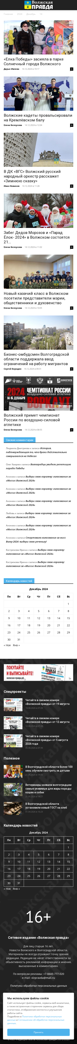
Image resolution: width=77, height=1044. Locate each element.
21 (58, 625)
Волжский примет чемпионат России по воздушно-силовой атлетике (32, 420)
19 (38, 625)
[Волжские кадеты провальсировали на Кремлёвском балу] (38, 93)
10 (18, 618)
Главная (8, 14)
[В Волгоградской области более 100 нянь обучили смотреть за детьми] (13, 771)
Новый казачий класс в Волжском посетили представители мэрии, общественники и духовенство (36, 298)
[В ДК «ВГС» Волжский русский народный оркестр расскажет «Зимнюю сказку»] (38, 150)
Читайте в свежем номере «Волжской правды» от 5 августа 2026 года (46, 740)
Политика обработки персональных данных (38, 985)
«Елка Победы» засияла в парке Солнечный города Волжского (34, 61)
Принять (38, 1032)
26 (38, 632)
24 (18, 632)
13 (48, 618)
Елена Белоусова (13, 125)
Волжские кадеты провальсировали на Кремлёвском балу (38, 117)
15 (68, 618)
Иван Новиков (11, 186)
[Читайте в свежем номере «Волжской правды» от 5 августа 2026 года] (13, 740)
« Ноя (7, 645)
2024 (19, 14)
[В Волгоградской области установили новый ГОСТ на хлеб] (13, 808)
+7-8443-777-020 (53, 974)
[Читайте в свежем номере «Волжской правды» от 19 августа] (13, 704)
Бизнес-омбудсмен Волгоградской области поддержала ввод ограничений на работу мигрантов (36, 359)
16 (8, 625)
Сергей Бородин (12, 368)
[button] (6, 5)
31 (18, 639)
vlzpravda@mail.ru (43, 978)
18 (28, 625)
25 (28, 632)
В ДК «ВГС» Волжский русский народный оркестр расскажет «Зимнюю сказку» (32, 176)
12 (38, 618)
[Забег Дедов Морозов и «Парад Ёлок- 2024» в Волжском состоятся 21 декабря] (38, 211)
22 (68, 625)
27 (48, 632)
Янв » (16, 645)
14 (58, 618)
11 (28, 618)
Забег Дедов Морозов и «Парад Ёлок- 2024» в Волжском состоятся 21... (37, 237)
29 (68, 632)
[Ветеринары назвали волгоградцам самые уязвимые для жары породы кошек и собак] (13, 789)
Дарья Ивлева (11, 68)
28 (58, 632)
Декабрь (31, 14)
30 (8, 639)
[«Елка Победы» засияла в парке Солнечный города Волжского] (38, 37)
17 (18, 625)
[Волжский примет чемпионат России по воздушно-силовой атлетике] (38, 393)
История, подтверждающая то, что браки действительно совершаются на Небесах (36, 452)
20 (48, 625)
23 (8, 632)
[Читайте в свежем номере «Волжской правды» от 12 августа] (13, 722)
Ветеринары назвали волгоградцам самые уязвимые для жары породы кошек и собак (48, 788)
